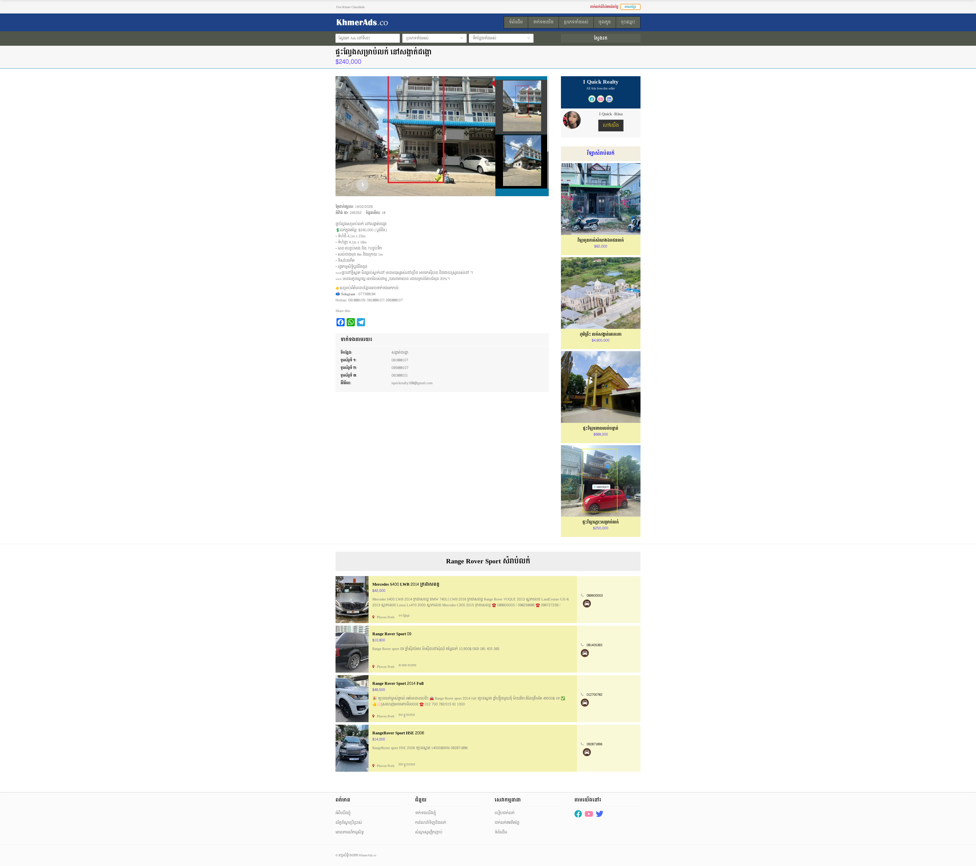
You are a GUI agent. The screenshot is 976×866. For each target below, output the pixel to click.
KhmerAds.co (367, 855)
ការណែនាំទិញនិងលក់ (430, 822)
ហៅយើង (611, 125)
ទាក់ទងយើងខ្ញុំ (425, 813)
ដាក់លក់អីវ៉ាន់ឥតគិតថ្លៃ (604, 7)
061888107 (399, 360)
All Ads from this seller (600, 88)
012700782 (594, 695)
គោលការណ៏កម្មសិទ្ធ (350, 832)
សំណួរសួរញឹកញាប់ (428, 832)
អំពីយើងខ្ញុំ (343, 813)
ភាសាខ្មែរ (630, 7)
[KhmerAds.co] (383, 22)
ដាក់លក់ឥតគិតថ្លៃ (507, 822)
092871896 (594, 744)
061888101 (399, 375)
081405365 (594, 645)
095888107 (399, 368)
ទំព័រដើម (501, 832)
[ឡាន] (587, 603)
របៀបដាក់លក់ (504, 813)
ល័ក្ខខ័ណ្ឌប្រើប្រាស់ (349, 822)
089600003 (595, 596)
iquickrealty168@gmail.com (412, 383)
